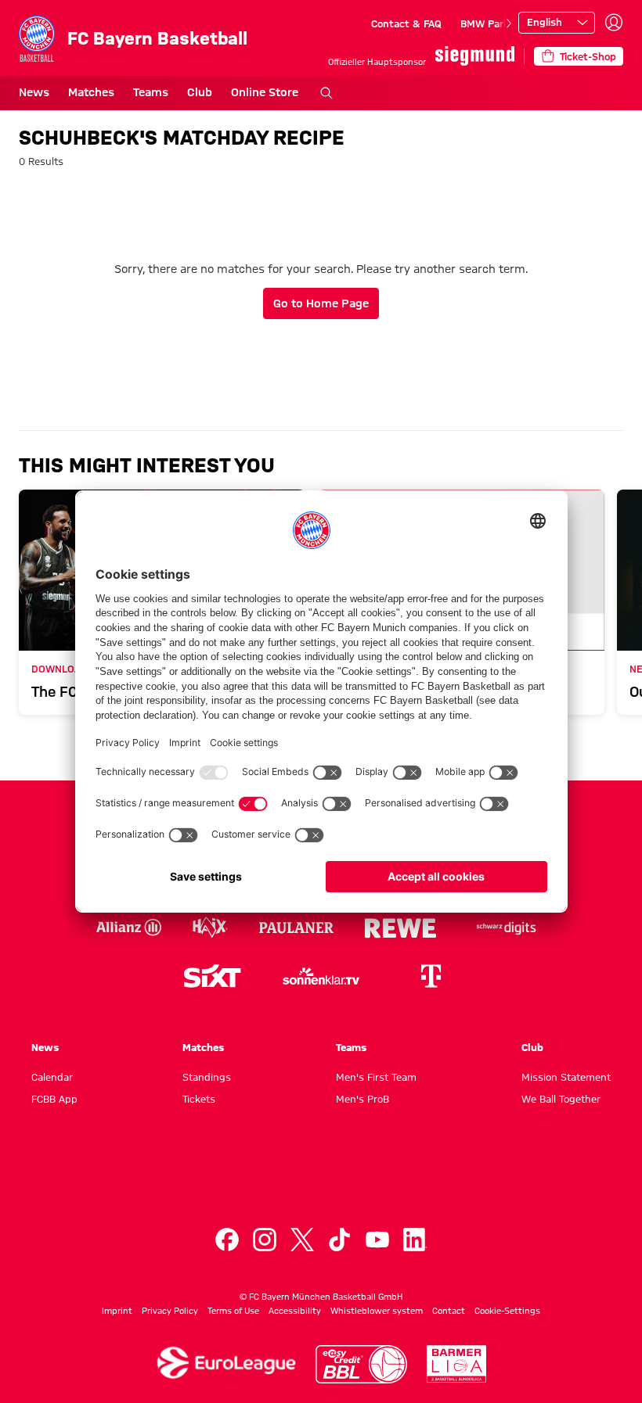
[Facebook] (227, 1239)
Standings (206, 1076)
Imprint (117, 1310)
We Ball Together (561, 1098)
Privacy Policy (170, 1310)
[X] (302, 1239)
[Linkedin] (414, 1239)
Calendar (52, 1076)
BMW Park (484, 23)
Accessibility (295, 1310)
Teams (150, 92)
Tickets (198, 1098)
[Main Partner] (474, 56)
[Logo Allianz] (128, 927)
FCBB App (54, 1098)
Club (199, 92)
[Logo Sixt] (211, 976)
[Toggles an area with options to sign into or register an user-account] (613, 22)
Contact (448, 1310)
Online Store (264, 92)
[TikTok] (339, 1239)
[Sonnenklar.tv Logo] (321, 976)
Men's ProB (362, 1098)
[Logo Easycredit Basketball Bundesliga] (362, 1364)
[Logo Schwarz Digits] (506, 927)
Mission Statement (566, 1076)
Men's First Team (376, 1076)
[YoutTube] (377, 1239)
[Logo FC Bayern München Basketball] (321, 1180)
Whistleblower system (376, 1310)
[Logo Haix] (210, 927)
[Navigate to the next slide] (509, 23)
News (34, 92)
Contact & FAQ (406, 23)
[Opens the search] (326, 93)
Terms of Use (233, 1310)
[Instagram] (264, 1239)
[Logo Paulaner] (296, 927)
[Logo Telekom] (430, 976)
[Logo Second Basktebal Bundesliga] (457, 1363)
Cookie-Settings (507, 1310)
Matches (91, 92)
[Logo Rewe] (400, 927)
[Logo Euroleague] (226, 1362)
